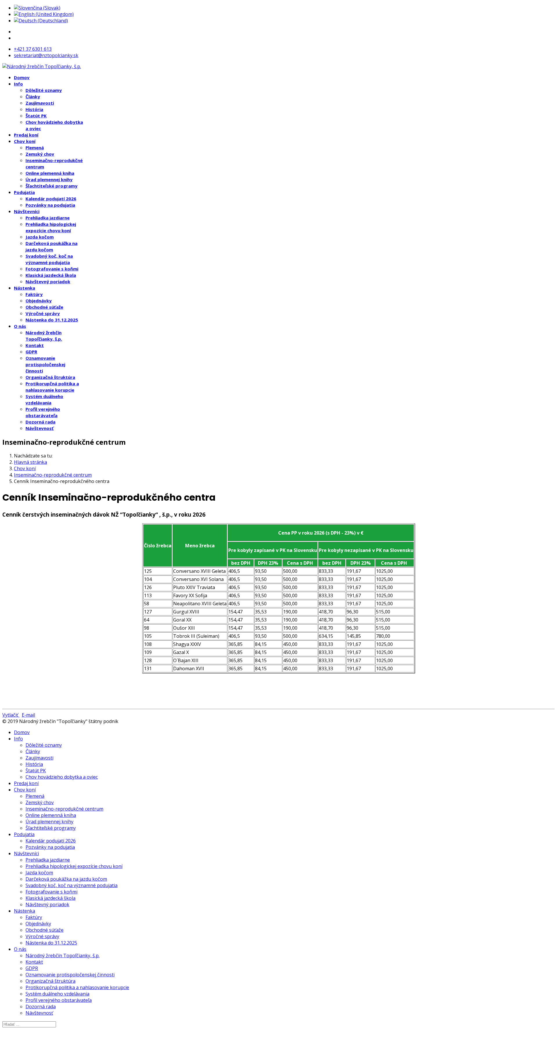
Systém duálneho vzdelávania (57, 994)
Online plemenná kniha (50, 173)
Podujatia (24, 192)
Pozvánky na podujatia (50, 205)
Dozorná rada (40, 422)
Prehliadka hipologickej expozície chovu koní (74, 866)
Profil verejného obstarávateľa (59, 1000)
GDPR (31, 352)
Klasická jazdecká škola (51, 275)
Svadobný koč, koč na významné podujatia (71, 885)
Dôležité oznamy (44, 90)
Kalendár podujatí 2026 (51, 198)
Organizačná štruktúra (50, 377)
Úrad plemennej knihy (49, 179)
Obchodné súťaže (44, 307)
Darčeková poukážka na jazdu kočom (66, 879)
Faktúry (34, 294)
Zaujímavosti (40, 103)
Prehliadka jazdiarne (48, 218)
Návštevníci (26, 211)
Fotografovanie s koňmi (52, 269)
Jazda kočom (40, 237)
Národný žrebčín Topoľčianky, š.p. (63, 955)
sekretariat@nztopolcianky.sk (46, 55)
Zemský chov (40, 154)
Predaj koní (26, 135)
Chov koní (24, 141)
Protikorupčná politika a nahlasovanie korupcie (77, 987)
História (34, 109)
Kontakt (35, 345)
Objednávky (39, 301)
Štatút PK (36, 116)
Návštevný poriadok (48, 281)
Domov (22, 77)
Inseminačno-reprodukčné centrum (64, 809)
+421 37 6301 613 (33, 49)
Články (33, 96)
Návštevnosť (40, 428)
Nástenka (24, 288)
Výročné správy (43, 313)
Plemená (35, 147)
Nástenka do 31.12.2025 (52, 320)
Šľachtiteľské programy (51, 186)
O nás (20, 326)
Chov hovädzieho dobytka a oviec (62, 777)
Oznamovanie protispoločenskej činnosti (45, 364)
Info (18, 84)
